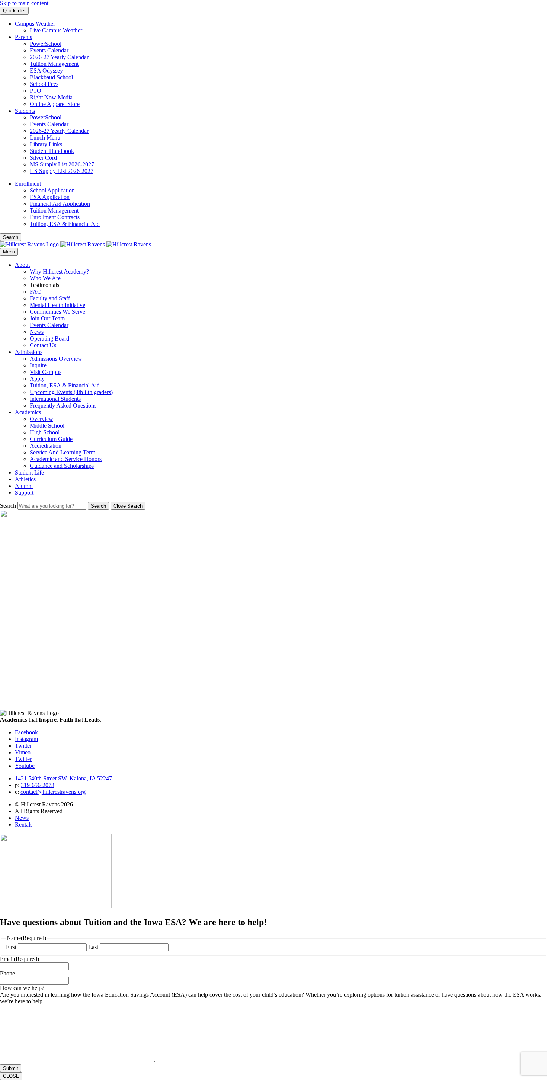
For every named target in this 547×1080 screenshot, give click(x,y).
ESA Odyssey (46, 70)
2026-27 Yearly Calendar (59, 57)
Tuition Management (54, 64)
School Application (52, 190)
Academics (28, 412)
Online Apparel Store (55, 104)
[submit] (98, 506)
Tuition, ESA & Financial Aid (65, 224)
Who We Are (45, 278)
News (37, 332)
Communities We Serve (57, 312)
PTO (35, 90)
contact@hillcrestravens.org (53, 792)
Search (8, 505)
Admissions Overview (56, 358)
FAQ (36, 291)
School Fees (44, 84)
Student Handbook (52, 151)
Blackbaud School (51, 77)
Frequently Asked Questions (63, 405)
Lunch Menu (45, 137)
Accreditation (45, 445)
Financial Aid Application (60, 204)
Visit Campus (45, 372)
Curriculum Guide (51, 439)
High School (45, 432)
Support (24, 492)
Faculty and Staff (50, 298)
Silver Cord (43, 157)
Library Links (46, 144)
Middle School (47, 425)
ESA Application (50, 197)
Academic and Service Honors (66, 459)
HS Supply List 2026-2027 (61, 171)
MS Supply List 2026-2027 (62, 164)
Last (93, 947)
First (11, 947)
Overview (41, 419)
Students (25, 111)
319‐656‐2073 (37, 785)
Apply (37, 379)
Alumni (24, 486)
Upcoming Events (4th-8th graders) (71, 392)
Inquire (38, 365)
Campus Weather (35, 23)
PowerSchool (45, 44)
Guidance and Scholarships (62, 466)
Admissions (28, 352)
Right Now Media (51, 97)
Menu (9, 252)
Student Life (29, 472)
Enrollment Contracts (55, 217)
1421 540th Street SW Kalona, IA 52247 (63, 778)
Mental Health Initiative (57, 305)
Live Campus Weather (56, 30)
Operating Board (49, 338)
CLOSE (11, 1076)
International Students (55, 399)
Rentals (23, 824)
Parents (23, 37)
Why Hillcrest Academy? (59, 271)
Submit (10, 1068)
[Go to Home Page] (75, 244)
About (22, 265)
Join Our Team (47, 318)
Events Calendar (49, 50)
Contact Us (43, 345)
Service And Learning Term (62, 452)
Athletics (25, 479)
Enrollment (28, 183)
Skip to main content (24, 3)
